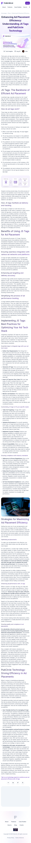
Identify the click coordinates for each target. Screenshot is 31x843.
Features (10, 7)
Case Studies (17, 7)
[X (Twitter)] (22, 782)
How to (25, 7)
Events (22, 825)
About (4, 7)
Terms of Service (19, 837)
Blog (9, 13)
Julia (26, 51)
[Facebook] (17, 782)
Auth (27, 3)
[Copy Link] (8, 782)
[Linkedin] (13, 782)
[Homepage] (15, 817)
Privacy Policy (10, 837)
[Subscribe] (26, 805)
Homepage (4, 13)
